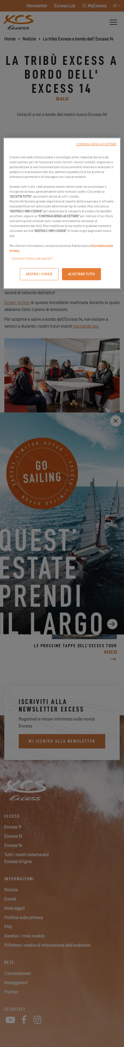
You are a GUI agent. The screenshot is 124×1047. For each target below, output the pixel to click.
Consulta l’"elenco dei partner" (32, 258)
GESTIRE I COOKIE (39, 273)
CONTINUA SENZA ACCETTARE (96, 144)
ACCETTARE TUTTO (81, 273)
